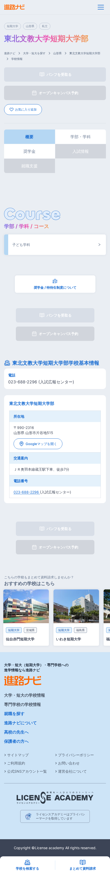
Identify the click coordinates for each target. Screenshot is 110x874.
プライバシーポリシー (76, 755)
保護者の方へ (16, 741)
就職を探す (14, 713)
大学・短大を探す (34, 53)
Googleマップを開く (41, 444)
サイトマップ (18, 755)
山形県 (57, 53)
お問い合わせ (69, 763)
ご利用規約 (16, 763)
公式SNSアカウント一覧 (27, 771)
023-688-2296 (27, 492)
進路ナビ (9, 53)
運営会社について (72, 771)
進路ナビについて (20, 722)
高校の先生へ (16, 732)
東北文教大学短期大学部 (84, 53)
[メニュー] (101, 7)
